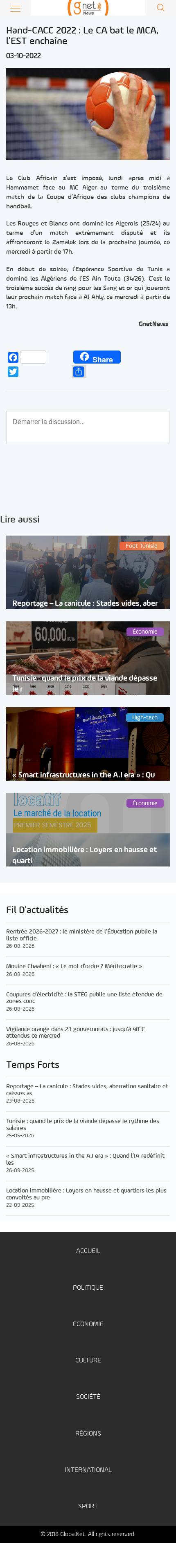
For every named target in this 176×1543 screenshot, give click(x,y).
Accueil (88, 1251)
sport (88, 1506)
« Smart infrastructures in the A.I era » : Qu (83, 775)
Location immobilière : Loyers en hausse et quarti (84, 855)
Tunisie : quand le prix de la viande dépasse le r (84, 683)
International (88, 1470)
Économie (88, 1324)
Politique (88, 1287)
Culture (88, 1360)
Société (88, 1396)
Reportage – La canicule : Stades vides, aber (85, 603)
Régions (88, 1433)
